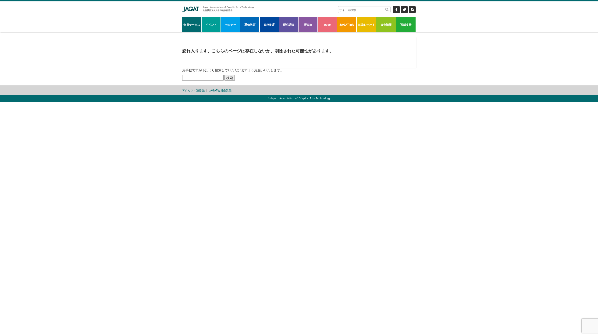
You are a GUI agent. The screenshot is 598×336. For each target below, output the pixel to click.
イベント (211, 24)
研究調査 (288, 24)
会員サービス (191, 24)
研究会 (308, 24)
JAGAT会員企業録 (220, 90)
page (327, 24)
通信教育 (250, 24)
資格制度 (269, 24)
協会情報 (386, 24)
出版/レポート (366, 24)
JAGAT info (346, 24)
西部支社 (406, 24)
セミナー (230, 24)
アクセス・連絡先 (193, 90)
